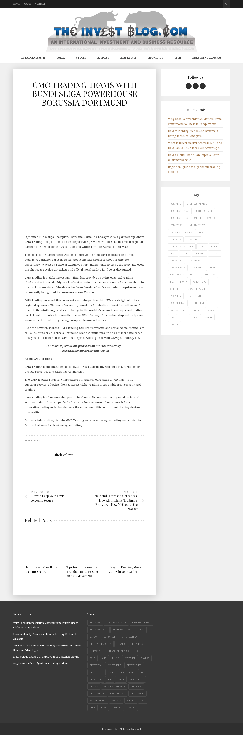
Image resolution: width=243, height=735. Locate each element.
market (194, 275)
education (176, 225)
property (175, 296)
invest (215, 253)
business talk (203, 211)
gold (214, 246)
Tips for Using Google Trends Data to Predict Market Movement (82, 571)
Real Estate (128, 57)
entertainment (197, 225)
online (174, 289)
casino (211, 218)
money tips (199, 282)
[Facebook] (189, 86)
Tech (177, 57)
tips (194, 317)
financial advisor (181, 246)
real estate (194, 296)
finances (175, 239)
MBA (172, 282)
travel (174, 324)
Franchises (155, 57)
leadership (197, 268)
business (175, 204)
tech (183, 317)
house (185, 253)
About (27, 3)
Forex (61, 57)
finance (202, 232)
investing (176, 261)
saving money (178, 310)
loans (213, 268)
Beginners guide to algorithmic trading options (40, 663)
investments (177, 268)
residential (177, 303)
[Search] (226, 4)
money (183, 282)
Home (16, 3)
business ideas (179, 211)
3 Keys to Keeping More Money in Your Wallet (124, 569)
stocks (211, 310)
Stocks (81, 57)
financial (193, 239)
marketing (209, 275)
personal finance (195, 289)
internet (199, 253)
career (198, 218)
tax (172, 317)
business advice (197, 204)
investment (195, 261)
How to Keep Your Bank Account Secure (41, 569)
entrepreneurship (181, 232)
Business (103, 57)
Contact (40, 3)
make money (177, 275)
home (173, 253)
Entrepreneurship (33, 57)
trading (207, 317)
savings (197, 310)
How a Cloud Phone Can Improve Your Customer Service (46, 656)
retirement (197, 303)
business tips (179, 218)
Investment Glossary (207, 57)
